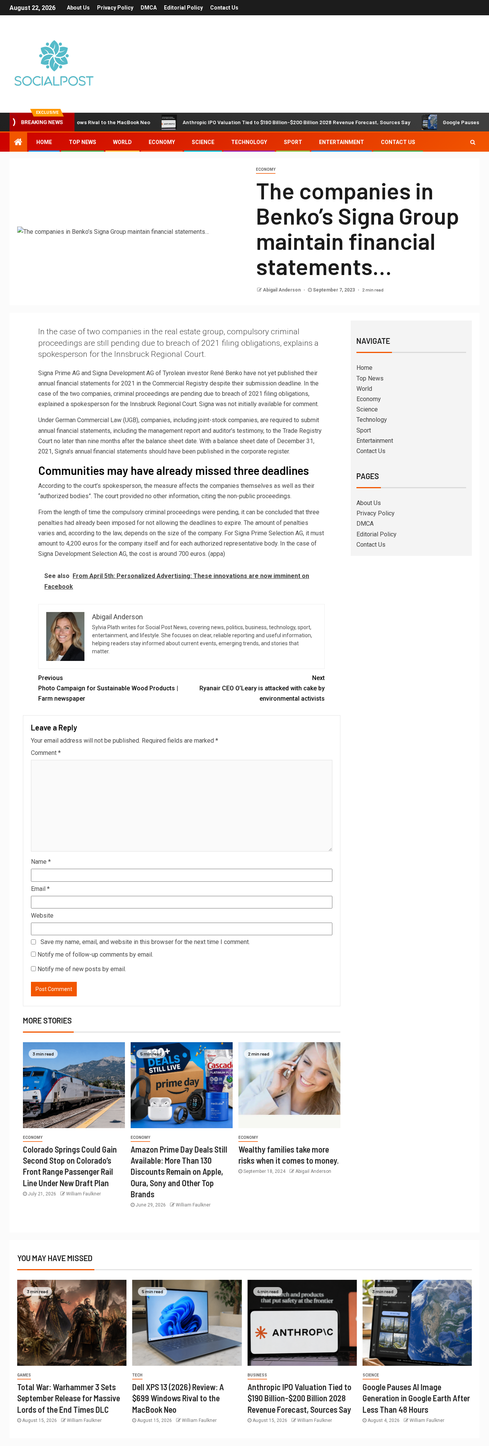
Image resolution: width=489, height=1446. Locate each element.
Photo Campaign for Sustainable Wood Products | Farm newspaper (108, 688)
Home (44, 142)
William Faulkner (83, 1194)
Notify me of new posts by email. (81, 969)
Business (257, 1375)
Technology (249, 142)
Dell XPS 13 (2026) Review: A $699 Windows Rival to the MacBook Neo (178, 1398)
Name (41, 861)
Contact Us (224, 8)
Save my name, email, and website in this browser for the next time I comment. (145, 942)
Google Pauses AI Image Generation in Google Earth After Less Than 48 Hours (416, 1398)
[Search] (473, 142)
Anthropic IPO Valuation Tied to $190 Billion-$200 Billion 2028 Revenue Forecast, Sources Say (262, 122)
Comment (46, 752)
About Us (78, 8)
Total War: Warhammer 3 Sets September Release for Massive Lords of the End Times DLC (68, 1398)
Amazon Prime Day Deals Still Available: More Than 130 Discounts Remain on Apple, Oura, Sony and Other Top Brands (179, 1171)
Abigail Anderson (282, 290)
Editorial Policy (183, 8)
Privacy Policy (115, 8)
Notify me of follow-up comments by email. (95, 954)
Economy (162, 142)
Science (203, 142)
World (122, 142)
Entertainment (341, 142)
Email (40, 888)
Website (42, 915)
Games (24, 1375)
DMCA (149, 8)
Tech (137, 1375)
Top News (82, 142)
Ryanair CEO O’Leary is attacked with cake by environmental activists (262, 688)
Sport (293, 142)
